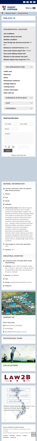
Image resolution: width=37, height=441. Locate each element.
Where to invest (10, 13)
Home (2, 13)
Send (8, 151)
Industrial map (15, 401)
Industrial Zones (23, 13)
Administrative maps (17, 390)
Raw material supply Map (18, 396)
